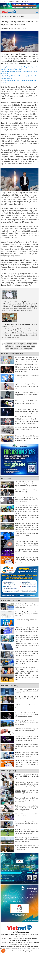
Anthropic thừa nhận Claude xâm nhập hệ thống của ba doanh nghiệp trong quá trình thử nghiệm (26, 543)
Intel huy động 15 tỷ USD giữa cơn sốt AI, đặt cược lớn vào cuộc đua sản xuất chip (26, 722)
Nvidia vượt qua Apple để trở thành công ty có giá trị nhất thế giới (26, 402)
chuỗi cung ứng (19, 344)
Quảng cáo (19, 1)
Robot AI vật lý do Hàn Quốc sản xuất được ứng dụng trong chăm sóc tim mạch (26, 800)
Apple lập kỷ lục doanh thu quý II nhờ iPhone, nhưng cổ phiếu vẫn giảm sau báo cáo (26, 499)
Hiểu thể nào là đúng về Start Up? (26, 620)
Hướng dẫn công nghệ (10, 600)
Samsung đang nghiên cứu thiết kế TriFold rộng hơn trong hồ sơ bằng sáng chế (26, 613)
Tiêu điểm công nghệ (9, 686)
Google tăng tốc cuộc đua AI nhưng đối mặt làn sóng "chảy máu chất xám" (26, 746)
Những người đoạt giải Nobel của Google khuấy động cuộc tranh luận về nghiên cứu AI (26, 438)
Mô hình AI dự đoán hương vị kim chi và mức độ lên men (26, 815)
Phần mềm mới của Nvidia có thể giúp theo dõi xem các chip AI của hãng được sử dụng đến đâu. (26, 653)
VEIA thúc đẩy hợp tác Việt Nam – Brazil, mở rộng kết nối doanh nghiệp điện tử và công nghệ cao (26, 483)
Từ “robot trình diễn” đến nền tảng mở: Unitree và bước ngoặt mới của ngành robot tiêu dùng (26, 831)
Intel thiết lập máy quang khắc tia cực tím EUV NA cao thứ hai (26, 429)
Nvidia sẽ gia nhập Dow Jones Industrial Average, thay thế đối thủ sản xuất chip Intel (26, 369)
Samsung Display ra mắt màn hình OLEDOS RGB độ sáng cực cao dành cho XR (26, 792)
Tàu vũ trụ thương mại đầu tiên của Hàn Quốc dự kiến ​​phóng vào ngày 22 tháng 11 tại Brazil (26, 839)
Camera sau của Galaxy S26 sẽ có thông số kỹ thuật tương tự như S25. (26, 645)
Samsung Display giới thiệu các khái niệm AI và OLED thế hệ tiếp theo (26, 823)
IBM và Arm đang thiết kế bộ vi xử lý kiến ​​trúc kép (26, 706)
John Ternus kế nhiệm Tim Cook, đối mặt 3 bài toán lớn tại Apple (26, 698)
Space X (9, 344)
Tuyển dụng (10, 1)
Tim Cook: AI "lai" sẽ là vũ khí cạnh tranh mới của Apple (26, 490)
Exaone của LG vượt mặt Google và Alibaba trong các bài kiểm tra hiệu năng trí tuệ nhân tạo (26, 738)
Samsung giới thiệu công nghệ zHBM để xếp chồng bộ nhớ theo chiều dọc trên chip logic (26, 754)
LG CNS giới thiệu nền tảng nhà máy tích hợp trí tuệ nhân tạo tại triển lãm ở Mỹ (26, 605)
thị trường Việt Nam (22, 346)
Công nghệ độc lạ (8, 771)
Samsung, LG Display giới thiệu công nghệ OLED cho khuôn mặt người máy (26, 776)
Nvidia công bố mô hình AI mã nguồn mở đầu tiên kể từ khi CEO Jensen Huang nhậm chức (26, 714)
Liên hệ (3, 1)
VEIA (26, 1)
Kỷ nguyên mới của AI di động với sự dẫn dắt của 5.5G (26, 377)
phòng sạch (28, 349)
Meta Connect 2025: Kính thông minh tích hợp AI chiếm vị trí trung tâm (26, 677)
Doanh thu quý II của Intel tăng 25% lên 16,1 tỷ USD (26, 534)
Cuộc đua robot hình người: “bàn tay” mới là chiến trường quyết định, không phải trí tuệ (26, 808)
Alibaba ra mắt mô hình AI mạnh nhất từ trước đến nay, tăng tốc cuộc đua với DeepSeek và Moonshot (26, 560)
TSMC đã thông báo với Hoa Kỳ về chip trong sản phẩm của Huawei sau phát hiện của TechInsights (26, 421)
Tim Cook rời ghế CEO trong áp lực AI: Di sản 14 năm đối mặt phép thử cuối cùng (26, 517)
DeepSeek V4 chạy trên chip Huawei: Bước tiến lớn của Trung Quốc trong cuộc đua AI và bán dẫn (26, 629)
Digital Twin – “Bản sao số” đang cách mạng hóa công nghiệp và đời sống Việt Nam (26, 661)
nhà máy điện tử (16, 349)
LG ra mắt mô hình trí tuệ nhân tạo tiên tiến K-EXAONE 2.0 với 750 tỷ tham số (26, 551)
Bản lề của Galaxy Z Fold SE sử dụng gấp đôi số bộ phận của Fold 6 (26, 393)
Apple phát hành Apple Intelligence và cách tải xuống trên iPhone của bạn (26, 386)
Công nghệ (4, 16)
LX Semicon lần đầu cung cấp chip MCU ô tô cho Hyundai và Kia (26, 729)
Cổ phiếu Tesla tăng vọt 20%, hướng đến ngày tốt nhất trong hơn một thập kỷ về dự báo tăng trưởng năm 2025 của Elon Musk (26, 413)
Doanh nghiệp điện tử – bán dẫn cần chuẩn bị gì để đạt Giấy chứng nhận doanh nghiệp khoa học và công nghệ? (26, 638)
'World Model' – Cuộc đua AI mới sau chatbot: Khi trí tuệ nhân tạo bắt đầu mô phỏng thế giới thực (26, 784)
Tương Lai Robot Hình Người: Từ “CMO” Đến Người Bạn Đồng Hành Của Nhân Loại (26, 847)
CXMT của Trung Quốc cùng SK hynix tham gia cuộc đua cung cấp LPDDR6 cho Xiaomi (26, 691)
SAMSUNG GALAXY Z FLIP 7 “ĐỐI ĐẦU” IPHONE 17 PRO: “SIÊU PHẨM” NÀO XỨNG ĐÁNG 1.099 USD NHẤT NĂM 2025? (26, 670)
